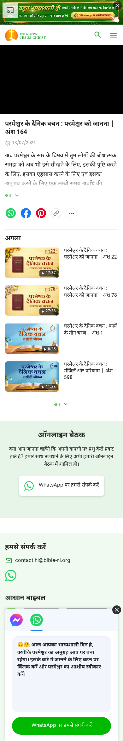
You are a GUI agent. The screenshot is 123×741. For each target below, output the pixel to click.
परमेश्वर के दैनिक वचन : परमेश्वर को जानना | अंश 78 (90, 292)
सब (9, 196)
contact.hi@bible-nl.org (42, 560)
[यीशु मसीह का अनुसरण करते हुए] (34, 35)
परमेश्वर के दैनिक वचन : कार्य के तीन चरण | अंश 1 (90, 329)
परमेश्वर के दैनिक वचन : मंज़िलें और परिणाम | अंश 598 (88, 371)
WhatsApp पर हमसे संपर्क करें (62, 725)
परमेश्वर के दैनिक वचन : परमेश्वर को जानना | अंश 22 (90, 254)
